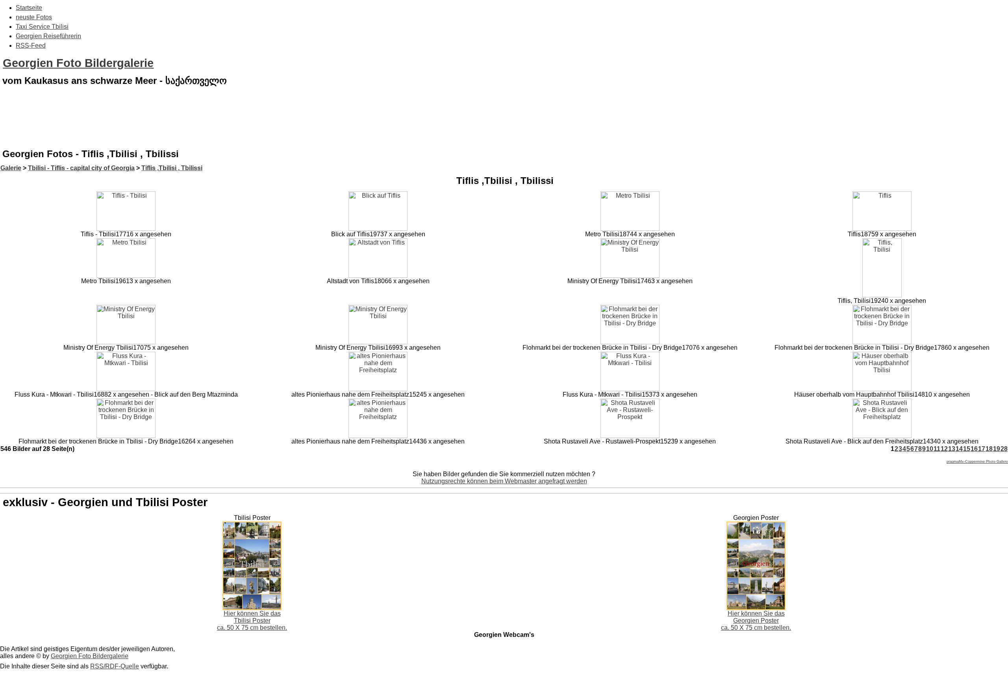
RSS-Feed (31, 45)
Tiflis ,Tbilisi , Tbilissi (171, 168)
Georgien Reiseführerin (48, 36)
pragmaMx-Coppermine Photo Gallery (977, 462)
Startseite (29, 7)
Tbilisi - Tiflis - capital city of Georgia (81, 168)
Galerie (10, 168)
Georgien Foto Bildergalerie (78, 63)
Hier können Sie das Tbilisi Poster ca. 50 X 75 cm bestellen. (252, 620)
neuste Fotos (34, 17)
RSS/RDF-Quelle (114, 666)
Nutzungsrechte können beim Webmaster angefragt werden (504, 481)
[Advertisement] (504, 123)
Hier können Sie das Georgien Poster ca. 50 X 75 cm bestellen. (756, 620)
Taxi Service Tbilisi (42, 26)
